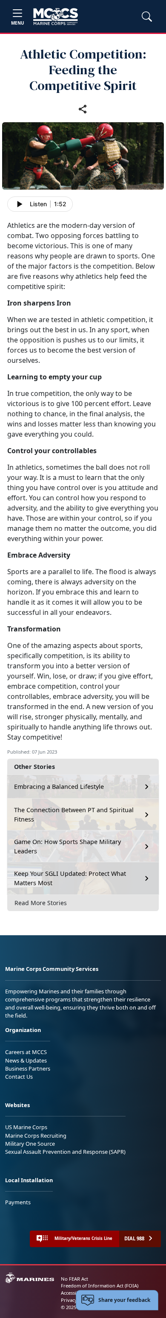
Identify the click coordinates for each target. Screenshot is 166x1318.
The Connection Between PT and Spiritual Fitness (74, 814)
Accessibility (74, 1293)
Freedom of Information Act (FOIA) (99, 1285)
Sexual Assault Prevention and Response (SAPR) (65, 1151)
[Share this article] (83, 109)
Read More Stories (40, 903)
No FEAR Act (74, 1279)
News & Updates (26, 1060)
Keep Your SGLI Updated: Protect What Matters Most (70, 878)
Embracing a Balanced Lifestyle (59, 786)
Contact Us (19, 1076)
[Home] (55, 16)
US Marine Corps (26, 1127)
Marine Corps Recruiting (35, 1135)
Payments (18, 1202)
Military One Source (30, 1143)
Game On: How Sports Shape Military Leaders (67, 846)
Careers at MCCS (26, 1052)
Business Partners (27, 1068)
